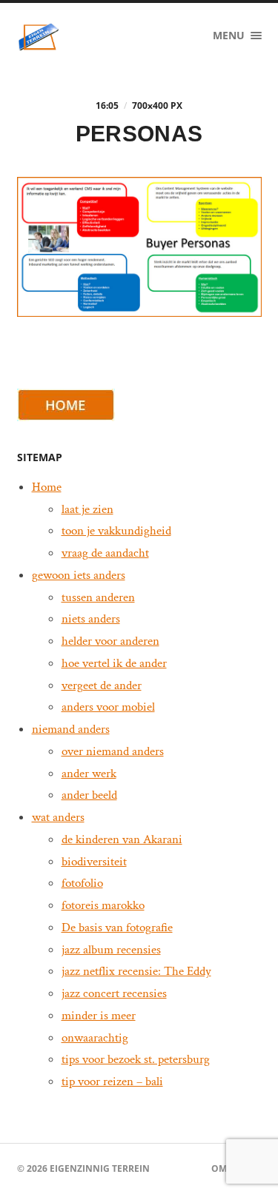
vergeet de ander (102, 685)
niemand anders (71, 729)
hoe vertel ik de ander (114, 663)
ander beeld (89, 795)
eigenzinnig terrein (100, 1168)
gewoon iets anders (78, 575)
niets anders (91, 619)
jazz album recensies (111, 950)
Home (47, 487)
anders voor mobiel (108, 707)
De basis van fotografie (117, 927)
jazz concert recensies (114, 993)
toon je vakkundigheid (116, 531)
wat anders (58, 817)
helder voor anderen (110, 641)
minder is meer (99, 1015)
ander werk (89, 773)
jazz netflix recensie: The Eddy (136, 971)
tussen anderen (98, 597)
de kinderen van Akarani (122, 839)
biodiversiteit (94, 861)
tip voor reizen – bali (112, 1081)
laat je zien (87, 509)
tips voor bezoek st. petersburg (136, 1059)
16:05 (107, 105)
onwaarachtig (95, 1038)
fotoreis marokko (103, 905)
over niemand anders (113, 751)
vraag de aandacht (105, 553)
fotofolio (82, 883)
